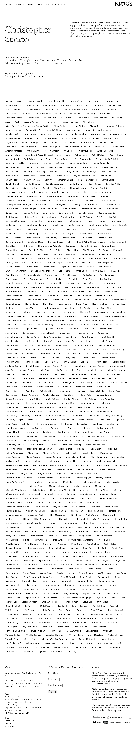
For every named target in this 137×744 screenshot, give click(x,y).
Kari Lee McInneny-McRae (51, 378)
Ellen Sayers (42, 254)
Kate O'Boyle (11, 386)
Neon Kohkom (112, 507)
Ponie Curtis (57, 540)
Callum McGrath (32, 180)
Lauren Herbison (34, 411)
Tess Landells (11, 614)
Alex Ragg (90, 113)
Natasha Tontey (56, 502)
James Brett (106, 329)
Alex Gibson (10, 113)
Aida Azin (99, 105)
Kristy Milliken (68, 403)
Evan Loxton (105, 266)
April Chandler (52, 151)
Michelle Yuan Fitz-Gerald (62, 490)
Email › (8, 718)
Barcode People (62, 159)
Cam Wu (49, 180)
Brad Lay (41, 171)
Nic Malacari (77, 511)
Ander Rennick (79, 134)
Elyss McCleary (61, 258)
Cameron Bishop (65, 180)
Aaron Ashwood (34, 101)
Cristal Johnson (12, 217)
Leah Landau (86, 411)
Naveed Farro (41, 507)
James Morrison (66, 333)
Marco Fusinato (33, 457)
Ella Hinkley (72, 250)
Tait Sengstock (12, 610)
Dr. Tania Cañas (55, 242)
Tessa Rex (27, 614)
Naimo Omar (49, 498)
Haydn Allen (81, 304)
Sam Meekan (11, 564)
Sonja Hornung (71, 593)
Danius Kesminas (13, 229)
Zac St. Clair (96, 647)
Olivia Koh (30, 527)
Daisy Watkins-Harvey (15, 221)
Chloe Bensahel (54, 196)
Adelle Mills (66, 105)
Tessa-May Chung (45, 614)
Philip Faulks (85, 535)
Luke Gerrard (82, 440)
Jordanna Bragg (13, 366)
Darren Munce (33, 229)
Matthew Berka (64, 469)
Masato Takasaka (101, 465)
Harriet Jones (31, 304)
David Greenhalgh (30, 233)
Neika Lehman (78, 507)
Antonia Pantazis (13, 151)
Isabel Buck (70, 316)
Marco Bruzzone (13, 457)
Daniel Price (57, 225)
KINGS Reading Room (55, 4)
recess (74, 548)
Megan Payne (44, 473)
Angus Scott (11, 142)
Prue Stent (76, 544)
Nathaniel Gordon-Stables (17, 507)
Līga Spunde (121, 420)
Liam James (33, 420)
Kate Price (27, 386)
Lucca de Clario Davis (73, 436)
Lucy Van (47, 440)
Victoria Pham (12, 639)
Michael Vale (101, 486)
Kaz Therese (11, 395)
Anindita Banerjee (30, 142)
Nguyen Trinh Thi (58, 511)
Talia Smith (48, 610)
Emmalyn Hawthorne (15, 262)
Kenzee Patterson (14, 399)
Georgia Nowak (53, 287)
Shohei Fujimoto (31, 585)
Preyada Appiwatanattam (80, 540)
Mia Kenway (52, 482)
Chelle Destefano (102, 192)
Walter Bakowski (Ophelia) (84, 639)
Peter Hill (52, 535)
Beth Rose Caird (13, 167)
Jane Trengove (89, 337)
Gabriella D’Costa (13, 283)
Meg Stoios (10, 473)
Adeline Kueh (49, 105)
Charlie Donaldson (61, 192)
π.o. (85, 651)
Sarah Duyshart (75, 569)
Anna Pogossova (28, 147)
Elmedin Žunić (87, 254)
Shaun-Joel (65, 581)
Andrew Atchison (118, 134)
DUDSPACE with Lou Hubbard (91, 242)
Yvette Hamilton (62, 647)
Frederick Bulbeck (55, 279)
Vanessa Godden (13, 635)
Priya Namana (31, 544)
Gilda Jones (47, 291)
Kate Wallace (64, 386)
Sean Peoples (86, 577)
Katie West (114, 391)
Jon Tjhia (85, 362)
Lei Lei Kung (11, 415)
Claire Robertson (112, 204)
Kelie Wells (85, 395)
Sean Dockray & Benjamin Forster (40, 577)
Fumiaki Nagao (107, 279)
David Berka (106, 229)
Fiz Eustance (89, 275)
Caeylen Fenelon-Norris (84, 175)
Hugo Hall (42, 312)
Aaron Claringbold (55, 101)
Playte (26, 540)
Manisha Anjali (69, 453)
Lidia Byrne (104, 420)
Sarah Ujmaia (11, 573)
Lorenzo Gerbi (31, 432)
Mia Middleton (70, 482)
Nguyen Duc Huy (13, 511)
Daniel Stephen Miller (98, 225)
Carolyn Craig (11, 188)
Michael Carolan (112, 482)
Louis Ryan (103, 432)
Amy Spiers (30, 134)
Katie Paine (64, 391)
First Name (53, 673)
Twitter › (9, 723)
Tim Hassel (28, 622)
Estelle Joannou (13, 266)
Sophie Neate (50, 598)
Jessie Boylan (28, 353)
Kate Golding (85, 382)
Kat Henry (28, 382)
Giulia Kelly (78, 291)
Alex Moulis (75, 113)
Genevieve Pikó (91, 283)
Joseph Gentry (97, 366)
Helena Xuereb (30, 308)
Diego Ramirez (33, 238)
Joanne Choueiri (32, 362)
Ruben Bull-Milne (97, 556)
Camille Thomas (75, 184)
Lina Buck (97, 424)
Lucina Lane (11, 440)
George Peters (110, 283)
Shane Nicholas (28, 581)
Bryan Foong (45, 175)
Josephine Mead (117, 366)
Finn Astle (114, 271)
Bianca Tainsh (55, 167)
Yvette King (80, 647)
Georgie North (93, 287)
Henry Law (69, 308)
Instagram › (10, 726)
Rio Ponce (49, 552)
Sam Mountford (30, 564)
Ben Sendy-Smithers (54, 163)
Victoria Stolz (30, 639)
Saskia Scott (46, 573)
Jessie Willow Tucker (15, 357)
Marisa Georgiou (13, 461)
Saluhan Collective (84, 560)
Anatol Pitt (62, 134)
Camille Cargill (12, 184)
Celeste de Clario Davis (54, 188)
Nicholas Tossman (13, 515)
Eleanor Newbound (14, 250)
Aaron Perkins (112, 101)
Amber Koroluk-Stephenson (99, 130)
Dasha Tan (50, 229)
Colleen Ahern (12, 213)
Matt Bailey (47, 469)
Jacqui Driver (11, 329)
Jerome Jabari (70, 349)
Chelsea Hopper (34, 196)
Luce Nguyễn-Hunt (97, 436)
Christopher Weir (109, 200)
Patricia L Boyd (12, 531)
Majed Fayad (112, 449)
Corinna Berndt (66, 213)
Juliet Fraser (59, 374)
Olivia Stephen (47, 527)
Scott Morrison (105, 573)
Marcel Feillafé (88, 453)
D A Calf (100, 217)
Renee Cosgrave (31, 552)
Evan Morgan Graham (15, 271)
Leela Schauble (104, 411)
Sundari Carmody (80, 606)
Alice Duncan (82, 118)
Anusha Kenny (33, 151)
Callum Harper (12, 180)
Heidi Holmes (11, 308)
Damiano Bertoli (75, 221)
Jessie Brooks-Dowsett (50, 353)
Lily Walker (82, 424)
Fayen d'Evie (99, 271)
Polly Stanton (40, 540)
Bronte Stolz (29, 175)
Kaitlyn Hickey (113, 374)
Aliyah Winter (78, 126)
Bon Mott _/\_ (12, 171)
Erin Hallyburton (106, 262)
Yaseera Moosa (104, 643)
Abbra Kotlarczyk (13, 105)
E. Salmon (28, 246)
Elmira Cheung (106, 254)
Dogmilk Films (105, 238)
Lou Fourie (48, 432)
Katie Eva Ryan (47, 391)
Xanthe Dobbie (67, 643)
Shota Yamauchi (51, 585)
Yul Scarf (9, 647)
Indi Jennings (119, 312)
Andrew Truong (32, 138)
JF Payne (54, 357)
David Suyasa (68, 233)
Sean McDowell (68, 577)
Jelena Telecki (12, 345)
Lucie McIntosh (118, 436)
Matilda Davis (11, 469)
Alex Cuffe (97, 109)
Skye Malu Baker (13, 593)
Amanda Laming (13, 130)
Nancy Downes (67, 498)
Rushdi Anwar (12, 560)
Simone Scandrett (51, 589)
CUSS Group (86, 217)
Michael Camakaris (91, 482)
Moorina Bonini (31, 498)
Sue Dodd (62, 606)
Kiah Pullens (90, 399)
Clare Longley (29, 209)
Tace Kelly (114, 606)
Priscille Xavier (12, 544)
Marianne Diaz (119, 457)
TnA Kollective (79, 622)
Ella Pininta (88, 250)
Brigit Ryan (72, 171)
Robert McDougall (82, 552)
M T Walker (53, 444)
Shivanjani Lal (12, 585)
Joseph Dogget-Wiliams (56, 366)
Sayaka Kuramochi (65, 573)
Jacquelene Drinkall (88, 324)
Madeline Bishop (64, 449)
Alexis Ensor (33, 118)
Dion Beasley (51, 238)
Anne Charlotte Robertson (77, 147)
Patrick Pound (31, 531)
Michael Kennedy (82, 486)
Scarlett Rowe (86, 573)
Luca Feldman (31, 436)
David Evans (11, 233)
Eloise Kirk (10, 258)
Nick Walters (92, 515)
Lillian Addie (11, 424)
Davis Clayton (86, 233)
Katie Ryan (80, 391)
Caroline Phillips (113, 184)
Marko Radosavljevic (106, 461)
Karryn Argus (11, 382)
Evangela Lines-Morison (42, 271)
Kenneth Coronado (105, 395)
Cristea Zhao (31, 217)
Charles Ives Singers (15, 192)
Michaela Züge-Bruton (16, 490)
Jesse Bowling (117, 349)
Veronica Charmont (55, 635)
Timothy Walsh (45, 622)
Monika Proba (12, 498)
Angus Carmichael (90, 138)
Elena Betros (56, 250)
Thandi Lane (65, 614)
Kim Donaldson (108, 399)
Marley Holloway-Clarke (16, 465)
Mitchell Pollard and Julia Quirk (60, 494)
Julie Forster (26, 374)
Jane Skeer (71, 337)
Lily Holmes (66, 424)
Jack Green (26, 324)
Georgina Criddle (113, 287)
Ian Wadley (69, 312)
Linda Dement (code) (15, 428)
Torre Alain (47, 626)
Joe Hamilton (51, 362)
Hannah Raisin (100, 300)
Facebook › (10, 721)
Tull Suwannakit (73, 631)
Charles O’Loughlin (38, 192)
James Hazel (47, 333)
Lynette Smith (36, 444)
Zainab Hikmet (114, 647)
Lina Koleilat (113, 424)
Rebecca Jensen (36, 548)
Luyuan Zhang (100, 440)
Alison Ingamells (51, 122)
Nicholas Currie (95, 511)
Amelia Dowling (12, 134)
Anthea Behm (117, 147)
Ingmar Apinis (53, 316)
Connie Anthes (31, 213)
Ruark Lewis (79, 556)
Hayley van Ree (99, 304)
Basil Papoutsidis (83, 159)
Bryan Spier (62, 175)
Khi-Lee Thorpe (71, 399)
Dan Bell (102, 221)
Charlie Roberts (81, 192)
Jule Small (45, 370)
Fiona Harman (12, 275)
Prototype (48, 544)
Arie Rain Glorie (12, 155)
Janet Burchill (107, 337)
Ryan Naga (29, 560)
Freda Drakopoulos (33, 279)
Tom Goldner (112, 622)
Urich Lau (107, 631)
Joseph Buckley (33, 366)
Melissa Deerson (46, 478)
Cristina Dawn (49, 217)
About (8, 4)
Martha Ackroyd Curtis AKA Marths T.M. (52, 465)
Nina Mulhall (82, 519)
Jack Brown (75, 320)
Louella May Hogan (84, 432)
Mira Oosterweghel (14, 494)
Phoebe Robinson (104, 535)
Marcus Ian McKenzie (76, 457)
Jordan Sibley (119, 362)
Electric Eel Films (37, 250)
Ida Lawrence (101, 312)
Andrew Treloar (12, 138)
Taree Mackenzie (116, 610)
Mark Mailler (71, 461)
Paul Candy (48, 531)
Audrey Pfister (117, 155)
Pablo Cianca (84, 527)
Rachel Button (110, 544)
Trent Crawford (99, 626)
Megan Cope (27, 473)
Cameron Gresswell (87, 180)
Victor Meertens (95, 635)
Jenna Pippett (62, 345)
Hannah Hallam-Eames (37, 300)
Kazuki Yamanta (30, 395)
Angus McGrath (111, 138)
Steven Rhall (103, 602)
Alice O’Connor (31, 122)
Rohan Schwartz (104, 552)
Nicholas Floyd (114, 511)
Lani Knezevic (106, 403)
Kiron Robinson (12, 403)
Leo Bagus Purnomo (31, 415)
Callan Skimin (106, 175)
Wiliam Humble (33, 643)
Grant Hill (67, 295)
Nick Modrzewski (58, 515)
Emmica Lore (36, 262)
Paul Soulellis (82, 531)
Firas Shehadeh (70, 275)
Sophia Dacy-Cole (91, 593)
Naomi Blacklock (87, 498)
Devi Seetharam (13, 238)
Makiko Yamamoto (14, 453)
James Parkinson (13, 337)
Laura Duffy (101, 407)
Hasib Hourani (64, 304)
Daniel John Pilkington (36, 225)
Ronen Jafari (11, 556)
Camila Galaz (108, 180)
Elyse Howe (43, 258)
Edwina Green (108, 246)
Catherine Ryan (30, 188)
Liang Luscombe (87, 420)
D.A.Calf (113, 217)
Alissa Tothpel (60, 126)
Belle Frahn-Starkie (14, 163)
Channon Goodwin (99, 188)
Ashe (68, 155)
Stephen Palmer (70, 602)
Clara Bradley (11, 209)
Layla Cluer (52, 411)
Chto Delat (41, 204)
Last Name (53, 679)
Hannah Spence (12, 304)
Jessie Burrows (93, 353)
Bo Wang (71, 167)
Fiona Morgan (51, 275)
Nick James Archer (36, 515)
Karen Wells (28, 378)
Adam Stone (32, 105)
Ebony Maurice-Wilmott (49, 246)
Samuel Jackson (109, 564)
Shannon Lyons (48, 581)
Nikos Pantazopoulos (44, 519)
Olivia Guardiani (13, 527)
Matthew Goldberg (86, 469)
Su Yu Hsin (30, 606)
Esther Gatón (49, 266)
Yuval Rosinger (42, 647)
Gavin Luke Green (35, 283)
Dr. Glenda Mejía (35, 242)
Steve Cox (87, 602)
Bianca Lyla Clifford (35, 167)
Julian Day (10, 374)
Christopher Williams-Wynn (18, 204)
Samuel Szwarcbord (36, 569)
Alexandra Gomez (13, 118)
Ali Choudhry (50, 118)
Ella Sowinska (119, 250)
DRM (70, 242)
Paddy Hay (100, 527)
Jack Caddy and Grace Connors (101, 320)
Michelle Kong (38, 490)
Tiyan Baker (62, 622)
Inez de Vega (36, 316)
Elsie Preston (27, 258)
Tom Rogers (11, 626)
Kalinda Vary (11, 378)
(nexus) (8, 101)
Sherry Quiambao (106, 581)
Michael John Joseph (59, 486)
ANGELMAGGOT (69, 138)
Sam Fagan (103, 560)
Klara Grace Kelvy (33, 403)
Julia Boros (77, 370)
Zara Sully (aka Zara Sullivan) (19, 651)
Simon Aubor (113, 585)
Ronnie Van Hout (31, 556)
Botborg (28, 171)
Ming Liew (84, 490)
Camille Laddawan (54, 184)
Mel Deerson (77, 473)
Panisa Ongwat (117, 527)
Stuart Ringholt (12, 606)
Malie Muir (33, 453)
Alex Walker (105, 113)
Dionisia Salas (68, 238)
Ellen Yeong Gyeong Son (64, 254)
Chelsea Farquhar (13, 196)
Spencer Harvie (118, 598)
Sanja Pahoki (57, 569)
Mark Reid (87, 461)
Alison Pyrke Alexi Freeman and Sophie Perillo (27, 126)
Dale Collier (36, 221)
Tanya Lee (81, 610)
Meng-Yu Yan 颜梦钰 (15, 482)
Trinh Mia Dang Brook (15, 631)
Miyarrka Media (87, 494)
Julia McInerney (94, 370)
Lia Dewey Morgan (14, 420)
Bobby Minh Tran (89, 167)
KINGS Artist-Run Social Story (19, 713)
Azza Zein (45, 159)
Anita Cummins (51, 142)
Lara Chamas (11, 407)
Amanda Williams (54, 130)
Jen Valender (44, 345)
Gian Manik (31, 291)
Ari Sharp (68, 151)
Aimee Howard (116, 105)
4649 (19, 101)
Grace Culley (111, 291)
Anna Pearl (10, 147)
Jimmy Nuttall (89, 357)
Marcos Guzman (53, 457)
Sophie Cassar (111, 593)
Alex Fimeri (111, 109)
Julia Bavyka (61, 370)
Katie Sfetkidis (97, 391)
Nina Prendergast (101, 519)
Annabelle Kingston (50, 147)
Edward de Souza (88, 246)
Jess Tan (86, 349)
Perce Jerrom (36, 535)
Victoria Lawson (116, 635)
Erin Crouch (87, 262)
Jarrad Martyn (12, 341)
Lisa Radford (53, 428)
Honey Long (11, 312)
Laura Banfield (84, 407)
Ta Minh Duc (99, 606)
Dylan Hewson (12, 246)
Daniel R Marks (75, 225)
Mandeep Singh (50, 453)
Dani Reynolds (117, 221)
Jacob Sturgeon (66, 324)
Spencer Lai (11, 602)
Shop (39, 4)
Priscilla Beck (104, 540)
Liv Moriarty (86, 428)
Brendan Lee (56, 171)
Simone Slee (71, 589)
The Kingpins (11, 618)
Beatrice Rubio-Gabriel (107, 159)
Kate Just (101, 382)
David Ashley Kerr (68, 229)
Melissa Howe (64, 478)
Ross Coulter (49, 556)
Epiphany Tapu (55, 262)
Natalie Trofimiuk (13, 502)
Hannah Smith (119, 300)
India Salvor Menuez (15, 316)
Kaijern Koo (96, 374)
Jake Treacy (89, 329)
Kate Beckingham (66, 382)
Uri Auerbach (92, 631)
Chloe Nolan (72, 196)
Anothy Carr (100, 147)
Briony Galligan (90, 171)
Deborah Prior (104, 233)
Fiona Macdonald (32, 275)
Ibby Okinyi (85, 312)
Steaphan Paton (29, 602)
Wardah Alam (108, 639)
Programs (19, 4)
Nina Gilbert (65, 519)
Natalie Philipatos (108, 498)
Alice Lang (117, 118)
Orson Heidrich (66, 527)
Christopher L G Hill (64, 200)
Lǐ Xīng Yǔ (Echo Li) (113, 415)
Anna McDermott (107, 142)
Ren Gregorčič (12, 552)
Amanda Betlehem (116, 126)
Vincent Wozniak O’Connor (54, 639)
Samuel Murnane (13, 569)
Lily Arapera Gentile (46, 424)
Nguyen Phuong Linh (35, 511)
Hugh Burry (27, 312)
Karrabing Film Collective (104, 378)
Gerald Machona (13, 291)
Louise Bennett (12, 436)
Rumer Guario (117, 556)
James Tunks (33, 337)
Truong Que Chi (38, 631)
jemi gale (28, 345)
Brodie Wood (11, 175)
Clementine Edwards (91, 209)
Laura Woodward (13, 411)
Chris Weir (105, 196)
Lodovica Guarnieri (106, 428)
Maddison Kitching (72, 444)
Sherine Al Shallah (84, 581)
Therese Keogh (63, 618)
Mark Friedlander (34, 461)
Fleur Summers (107, 275)
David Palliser (50, 233)
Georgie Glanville (73, 287)
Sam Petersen (49, 564)
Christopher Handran (40, 200)
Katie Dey (30, 391)
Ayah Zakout (30, 159)
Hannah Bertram (104, 295)
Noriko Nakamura (13, 523)
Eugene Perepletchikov (71, 266)
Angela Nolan (51, 138)
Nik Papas (10, 519)
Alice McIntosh (12, 122)
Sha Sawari (10, 581)
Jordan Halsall (101, 362)
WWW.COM (50, 643)
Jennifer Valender (31, 349)
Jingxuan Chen (12, 362)
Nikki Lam (24, 519)
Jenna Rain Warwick (83, 345)
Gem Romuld (55, 283)
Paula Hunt (120, 531)
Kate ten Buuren (45, 386)
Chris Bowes (89, 196)
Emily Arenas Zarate (99, 258)
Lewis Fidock (76, 415)
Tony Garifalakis (29, 626)
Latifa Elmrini (65, 407)
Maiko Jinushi (95, 449)
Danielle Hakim (120, 225)
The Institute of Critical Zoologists (105, 614)
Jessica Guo (11, 353)
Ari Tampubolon (85, 151)
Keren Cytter (34, 399)
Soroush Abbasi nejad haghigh (76, 598)
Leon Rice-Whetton (55, 415)
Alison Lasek (89, 122)
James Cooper (29, 333)
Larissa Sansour (46, 407)
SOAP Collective (51, 593)
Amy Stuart (46, 134)
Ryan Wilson (44, 560)
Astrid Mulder (98, 155)
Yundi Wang (24, 647)
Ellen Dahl (10, 254)
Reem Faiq (88, 548)
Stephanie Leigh (49, 602)
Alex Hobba (27, 113)
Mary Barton (82, 465)
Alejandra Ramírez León (75, 109)
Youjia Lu (121, 643)
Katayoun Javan (45, 382)
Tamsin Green (65, 610)
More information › (101, 684)
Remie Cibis (117, 548)
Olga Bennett (71, 523)
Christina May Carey (15, 200)
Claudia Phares (69, 209)
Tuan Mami (56, 631)
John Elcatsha (69, 362)
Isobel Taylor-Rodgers (15, 320)
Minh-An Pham (101, 490)
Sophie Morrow (32, 598)
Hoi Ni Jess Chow (104, 308)
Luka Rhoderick (64, 440)
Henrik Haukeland (50, 308)
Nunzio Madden (34, 523)
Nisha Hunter (120, 519)
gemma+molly (72, 283)
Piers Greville (11, 540)
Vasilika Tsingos (33, 635)
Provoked (61, 544)
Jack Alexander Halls (55, 320)
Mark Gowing (53, 461)
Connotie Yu (48, 213)
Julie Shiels (42, 374)
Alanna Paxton (52, 109)
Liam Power (50, 420)
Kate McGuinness (119, 382)
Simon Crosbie (12, 589)
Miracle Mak (34, 494)
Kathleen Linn (103, 386)
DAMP (90, 221)
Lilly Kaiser (27, 424)
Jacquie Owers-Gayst (52, 329)
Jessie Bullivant (73, 353)
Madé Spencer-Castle (96, 444)
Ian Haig (55, 312)
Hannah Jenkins (81, 300)
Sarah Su (111, 569)
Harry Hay (48, 304)
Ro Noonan (64, 552)
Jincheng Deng (108, 357)
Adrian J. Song (83, 105)
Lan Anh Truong (87, 403)
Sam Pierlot (66, 564)
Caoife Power (94, 184)
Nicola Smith (109, 515)
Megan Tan (61, 473)
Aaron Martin (95, 101)
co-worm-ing (112, 209)
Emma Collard (120, 258)
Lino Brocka (36, 428)
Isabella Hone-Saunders (114, 316)
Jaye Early (71, 341)
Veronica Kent (76, 635)
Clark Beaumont (49, 209)
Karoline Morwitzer (78, 378)
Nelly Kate (95, 507)
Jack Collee (10, 324)
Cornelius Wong (86, 213)
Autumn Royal (12, 159)
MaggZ (80, 449)
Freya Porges (89, 279)
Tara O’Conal (97, 610)
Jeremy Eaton (52, 349)
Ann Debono (69, 142)
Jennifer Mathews (106, 345)
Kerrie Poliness (52, 399)
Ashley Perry (81, 155)
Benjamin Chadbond (78, 163)
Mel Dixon (92, 473)
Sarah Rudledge (95, 569)
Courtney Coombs (106, 213)
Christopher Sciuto (87, 200)
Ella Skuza (103, 250)
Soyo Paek (101, 598)
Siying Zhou (102, 589)
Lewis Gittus (93, 415)
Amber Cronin (73, 130)
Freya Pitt (73, 279)
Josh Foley (10, 370)
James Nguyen (86, 333)
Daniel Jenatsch (13, 225)
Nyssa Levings (53, 523)
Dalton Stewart (54, 221)
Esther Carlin (32, 266)
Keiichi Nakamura (51, 395)
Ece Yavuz (70, 246)
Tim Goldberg (11, 622)
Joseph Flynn (79, 366)
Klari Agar (52, 403)
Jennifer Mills (11, 349)
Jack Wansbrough (45, 324)
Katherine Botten (84, 386)
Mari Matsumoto (99, 457)
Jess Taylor (100, 349)
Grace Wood (52, 295)
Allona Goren (96, 126)
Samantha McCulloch (87, 564)
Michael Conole (37, 486)
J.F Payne (35, 320)
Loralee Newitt (12, 432)
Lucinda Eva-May (30, 440)
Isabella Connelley (89, 316)
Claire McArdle (92, 204)
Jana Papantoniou (52, 337)
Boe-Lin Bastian (109, 167)
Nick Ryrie (76, 515)
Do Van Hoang (87, 238)
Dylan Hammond (118, 242)
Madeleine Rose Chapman (39, 449)
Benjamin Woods (101, 163)
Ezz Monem (64, 271)
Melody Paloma (103, 478)
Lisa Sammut (69, 428)
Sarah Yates (29, 573)
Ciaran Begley (58, 204)
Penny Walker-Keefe (15, 535)
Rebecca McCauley (57, 548)
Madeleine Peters (13, 449)
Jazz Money (87, 341)
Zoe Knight (72, 651)
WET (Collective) (13, 643)
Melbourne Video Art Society (19, 478)
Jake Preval (73, 329)
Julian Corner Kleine (117, 370)
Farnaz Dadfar (81, 271)
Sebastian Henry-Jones (109, 577)
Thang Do (80, 614)
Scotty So (121, 573)
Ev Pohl (90, 266)
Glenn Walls (94, 291)
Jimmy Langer (70, 357)
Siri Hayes (87, 589)
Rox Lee (64, 556)
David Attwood (89, 229)
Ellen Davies (26, 254)
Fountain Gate (12, 279)
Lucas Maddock (50, 436)
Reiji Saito (102, 548)
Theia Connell (44, 618)
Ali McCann (66, 118)
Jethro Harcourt (37, 357)
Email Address (55, 685)
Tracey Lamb (63, 626)
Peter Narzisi (68, 535)
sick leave (69, 585)
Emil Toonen (78, 258)
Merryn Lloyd (36, 482)
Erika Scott (72, 262)
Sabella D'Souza (62, 560)
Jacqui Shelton (30, 329)
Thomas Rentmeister (112, 618)
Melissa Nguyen (83, 478)
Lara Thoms (28, 407)
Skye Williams (32, 593)
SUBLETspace (46, 606)
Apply (30, 4)
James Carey (11, 333)
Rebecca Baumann (14, 548)
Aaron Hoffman (76, 101)
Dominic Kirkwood (14, 242)
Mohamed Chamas (108, 494)
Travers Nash (80, 626)
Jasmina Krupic (31, 341)
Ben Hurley (34, 163)
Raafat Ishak (93, 544)
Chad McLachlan (78, 188)
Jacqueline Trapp (111, 324)
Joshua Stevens (27, 370)
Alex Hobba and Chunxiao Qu (51, 113)
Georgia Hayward (32, 287)
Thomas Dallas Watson (86, 618)
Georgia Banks (12, 287)
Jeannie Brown (105, 341)
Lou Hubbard (64, 432)
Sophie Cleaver (12, 598)
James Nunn (104, 333)
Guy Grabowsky (84, 295)
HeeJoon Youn (118, 304)
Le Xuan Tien (69, 411)
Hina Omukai (85, 308)
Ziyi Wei (42, 651)
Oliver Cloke (88, 523)
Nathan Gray (93, 502)
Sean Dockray (12, 577)
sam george (119, 560)
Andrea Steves (98, 134)
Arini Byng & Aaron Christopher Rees (43, 155)
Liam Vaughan (67, 420)
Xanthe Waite (85, 643)
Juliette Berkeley (78, 374)
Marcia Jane (106, 453)
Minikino (117, 490)
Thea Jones (28, 618)
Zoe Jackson (57, 651)
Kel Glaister (69, 395)
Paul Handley (65, 531)
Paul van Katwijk (102, 531)
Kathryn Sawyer (13, 391)
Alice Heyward (100, 118)
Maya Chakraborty (108, 469)
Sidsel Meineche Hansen (90, 585)
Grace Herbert (34, 295)
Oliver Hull (104, 523)
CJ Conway (75, 204)
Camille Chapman (32, 184)
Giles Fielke (62, 291)
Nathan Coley (75, 502)
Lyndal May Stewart (14, 444)
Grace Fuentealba (13, 295)
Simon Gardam (31, 589)
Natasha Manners (35, 502)
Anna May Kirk (87, 142)
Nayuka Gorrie (60, 507)
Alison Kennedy (70, 122)
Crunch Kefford (68, 217)
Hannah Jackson (61, 300)
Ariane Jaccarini (105, 151)
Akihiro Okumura (13, 109)
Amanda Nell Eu (33, 130)
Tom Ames (96, 622)
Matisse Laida (30, 469)
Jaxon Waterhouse (53, 341)
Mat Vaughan (120, 465)
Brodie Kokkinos (109, 171)
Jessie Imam (112, 353)
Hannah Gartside (13, 300)
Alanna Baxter (33, 109)
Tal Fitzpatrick (31, 610)
